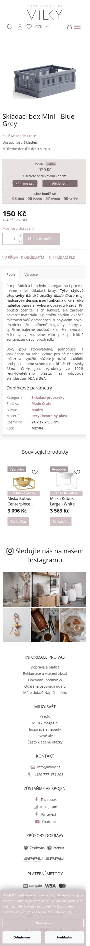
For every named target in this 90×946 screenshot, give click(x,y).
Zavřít (29, 249)
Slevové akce (43, 733)
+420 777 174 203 (47, 772)
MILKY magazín (43, 720)
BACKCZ (23, 181)
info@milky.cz (47, 764)
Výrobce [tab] (31, 271)
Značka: (19, 132)
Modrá (37, 411)
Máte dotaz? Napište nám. (43, 690)
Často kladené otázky (43, 739)
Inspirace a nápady (43, 726)
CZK (39, 26)
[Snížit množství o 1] (20, 239)
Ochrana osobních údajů (43, 683)
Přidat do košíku (41, 235)
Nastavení (43, 923)
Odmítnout (22, 937)
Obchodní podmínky (43, 677)
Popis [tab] (11, 271)
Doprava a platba (43, 664)
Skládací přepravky (48, 399)
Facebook (47, 797)
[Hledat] (10, 27)
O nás (43, 714)
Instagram (47, 804)
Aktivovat (58, 180)
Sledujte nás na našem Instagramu (43, 556)
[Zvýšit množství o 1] (20, 233)
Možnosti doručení (18, 225)
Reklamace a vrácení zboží (43, 670)
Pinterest (47, 811)
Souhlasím (64, 937)
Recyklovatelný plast (49, 417)
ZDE (71, 912)
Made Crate (41, 405)
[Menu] (77, 27)
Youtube (47, 819)
